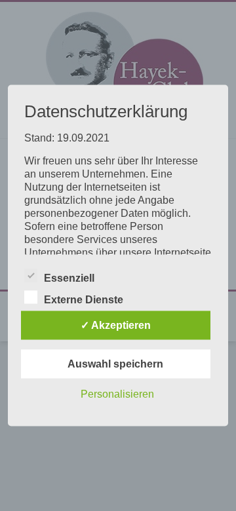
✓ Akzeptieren (116, 325)
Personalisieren (117, 394)
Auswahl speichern (115, 363)
